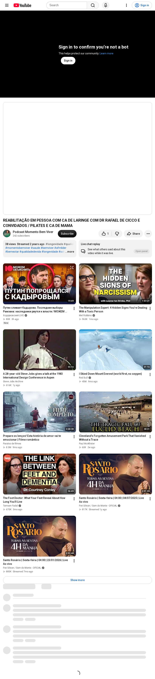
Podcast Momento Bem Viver (33, 232)
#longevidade (54, 244)
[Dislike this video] (117, 233)
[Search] (93, 5)
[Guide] (7, 5)
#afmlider (60, 247)
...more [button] (69, 251)
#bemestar (12, 251)
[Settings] (126, 5)
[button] (115, 248)
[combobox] (68, 5)
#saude (35, 247)
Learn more (106, 53)
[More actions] (148, 233)
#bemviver (47, 247)
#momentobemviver (17, 247)
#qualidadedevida (30, 251)
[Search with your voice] (105, 5)
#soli (61, 251)
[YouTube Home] (22, 5)
